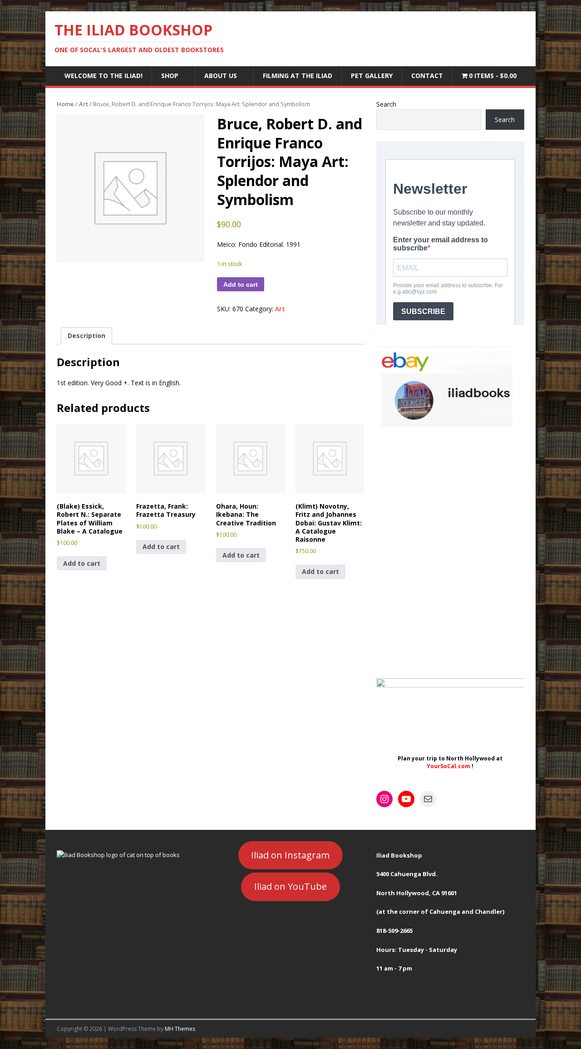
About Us (220, 75)
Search (386, 104)
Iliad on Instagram (290, 855)
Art (83, 104)
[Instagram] (384, 799)
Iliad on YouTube (290, 886)
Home (65, 104)
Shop (169, 75)
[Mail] (428, 799)
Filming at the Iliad (297, 75)
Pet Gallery (372, 75)
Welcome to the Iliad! (103, 75)
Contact (427, 75)
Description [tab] (86, 335)
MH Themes (180, 1029)
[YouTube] (406, 799)
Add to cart (240, 284)
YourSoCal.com (448, 766)
